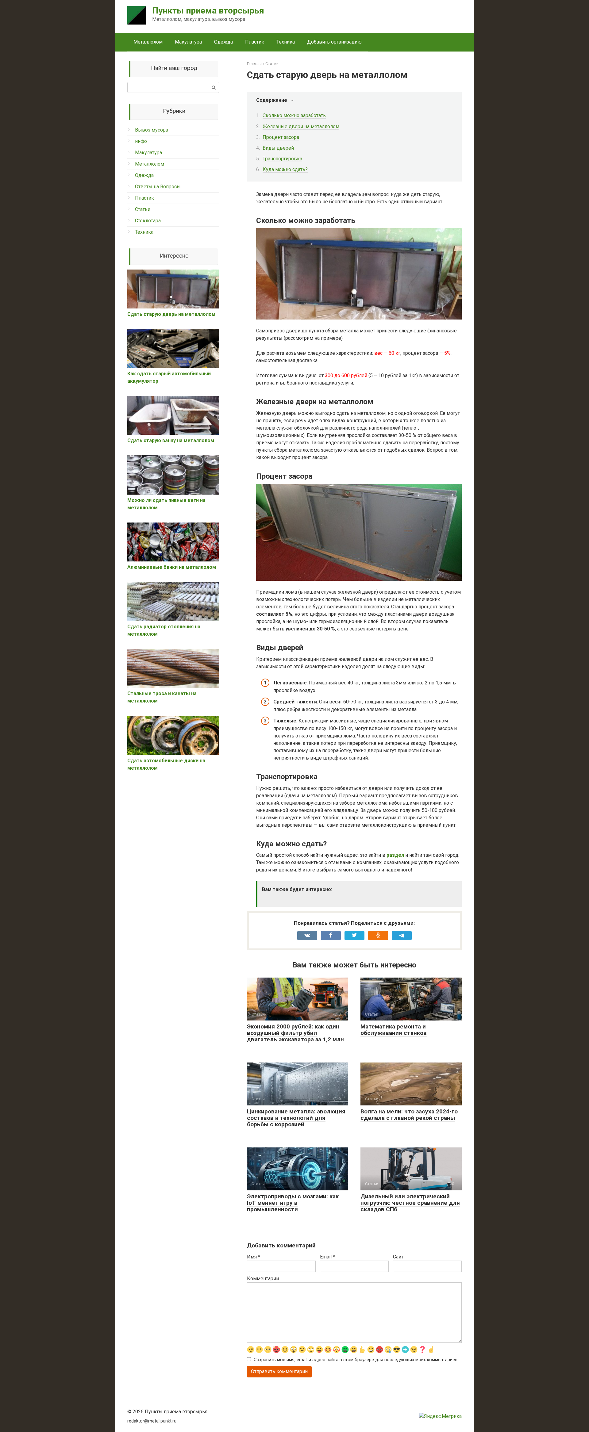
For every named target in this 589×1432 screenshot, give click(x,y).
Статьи (142, 209)
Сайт (398, 1257)
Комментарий (263, 1278)
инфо (141, 141)
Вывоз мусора (151, 130)
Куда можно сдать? (285, 169)
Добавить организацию (334, 42)
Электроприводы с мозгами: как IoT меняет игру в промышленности (293, 1203)
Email (327, 1257)
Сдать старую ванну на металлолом (170, 440)
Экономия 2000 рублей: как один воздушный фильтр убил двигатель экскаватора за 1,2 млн (295, 1033)
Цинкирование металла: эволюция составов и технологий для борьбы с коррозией (296, 1118)
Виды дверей (278, 148)
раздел (395, 855)
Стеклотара (148, 221)
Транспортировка (282, 159)
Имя (253, 1257)
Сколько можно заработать (294, 115)
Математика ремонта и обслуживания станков (393, 1029)
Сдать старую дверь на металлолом (171, 314)
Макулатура (188, 42)
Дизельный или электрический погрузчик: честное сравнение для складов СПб (410, 1203)
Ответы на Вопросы (158, 187)
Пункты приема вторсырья (208, 11)
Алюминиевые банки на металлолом (171, 567)
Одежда (223, 42)
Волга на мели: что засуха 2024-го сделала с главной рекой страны (409, 1114)
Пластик (254, 42)
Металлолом (148, 42)
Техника (285, 42)
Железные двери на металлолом (301, 126)
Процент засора (281, 137)
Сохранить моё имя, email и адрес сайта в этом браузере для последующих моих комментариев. (356, 1359)
